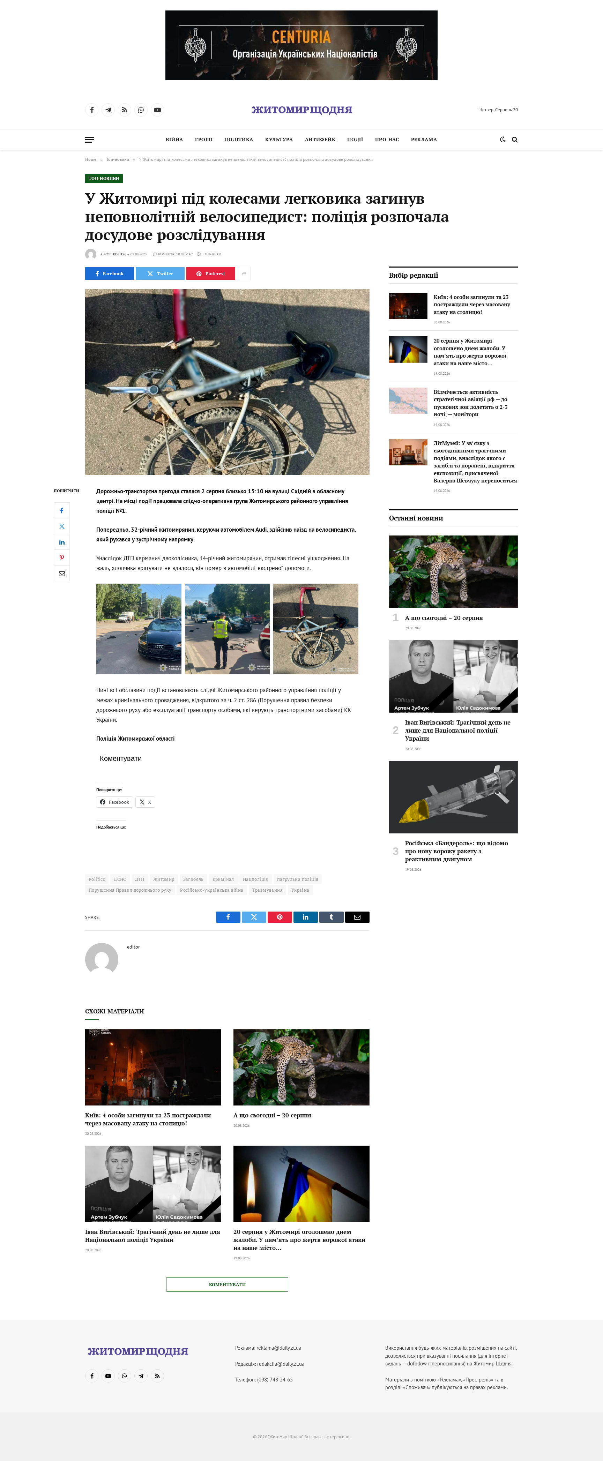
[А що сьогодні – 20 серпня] (301, 1067)
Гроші (204, 139)
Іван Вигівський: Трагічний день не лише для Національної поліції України (152, 1236)
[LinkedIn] (62, 542)
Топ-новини (104, 178)
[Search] (514, 140)
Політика (238, 139)
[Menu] (89, 140)
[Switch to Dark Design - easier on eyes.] (502, 139)
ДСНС (120, 879)
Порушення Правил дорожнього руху (130, 890)
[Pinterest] (62, 557)
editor (119, 254)
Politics (97, 879)
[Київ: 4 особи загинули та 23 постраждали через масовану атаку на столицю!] (153, 1067)
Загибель (193, 879)
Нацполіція (255, 879)
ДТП (139, 879)
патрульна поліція (298, 879)
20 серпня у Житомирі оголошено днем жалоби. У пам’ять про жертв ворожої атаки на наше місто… (299, 1240)
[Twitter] (62, 526)
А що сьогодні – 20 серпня (272, 1115)
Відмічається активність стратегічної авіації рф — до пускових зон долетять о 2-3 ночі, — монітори (470, 403)
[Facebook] (62, 510)
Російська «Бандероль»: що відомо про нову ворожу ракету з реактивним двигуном (456, 851)
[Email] (62, 573)
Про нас (387, 139)
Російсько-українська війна (211, 890)
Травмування (267, 890)
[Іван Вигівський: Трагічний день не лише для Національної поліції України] (153, 1184)
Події (355, 139)
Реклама (424, 139)
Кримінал (223, 879)
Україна (300, 890)
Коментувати (227, 1284)
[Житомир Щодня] (301, 110)
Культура (279, 139)
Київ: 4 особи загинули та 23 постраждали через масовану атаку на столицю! (148, 1119)
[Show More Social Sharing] (244, 273)
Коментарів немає (175, 254)
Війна (174, 139)
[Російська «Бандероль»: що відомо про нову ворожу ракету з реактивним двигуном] (453, 797)
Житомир (163, 879)
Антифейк (320, 139)
